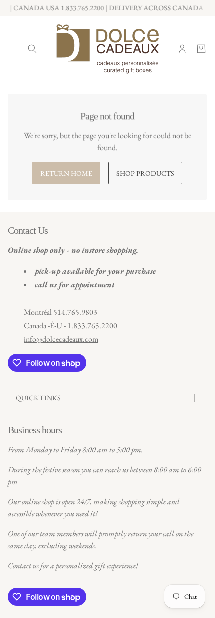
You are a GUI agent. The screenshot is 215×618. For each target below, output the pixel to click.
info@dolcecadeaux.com (61, 339)
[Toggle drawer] (13, 49)
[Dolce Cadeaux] (108, 49)
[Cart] (201, 49)
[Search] (32, 49)
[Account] (182, 49)
